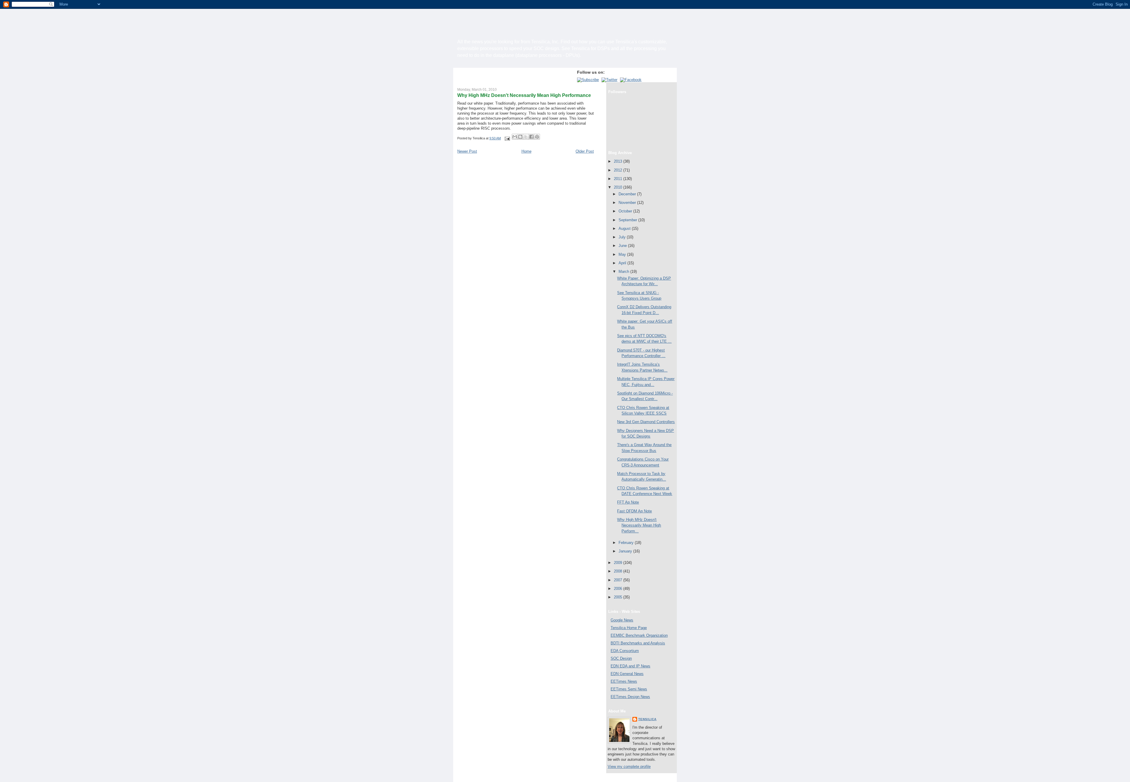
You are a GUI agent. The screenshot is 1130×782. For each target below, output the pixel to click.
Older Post (585, 151)
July (623, 237)
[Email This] (515, 137)
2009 (618, 562)
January (626, 551)
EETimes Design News (630, 696)
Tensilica (647, 719)
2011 (618, 178)
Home (526, 151)
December (628, 194)
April (623, 263)
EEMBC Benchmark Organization (639, 635)
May (623, 254)
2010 (618, 187)
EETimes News (624, 681)
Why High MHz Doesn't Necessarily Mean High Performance (524, 95)
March (624, 271)
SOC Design (621, 658)
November (628, 202)
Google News (622, 620)
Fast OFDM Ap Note (634, 511)
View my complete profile (629, 766)
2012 (618, 170)
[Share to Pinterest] (537, 137)
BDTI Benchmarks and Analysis (638, 643)
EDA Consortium (625, 651)
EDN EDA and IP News (630, 666)
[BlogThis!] (520, 137)
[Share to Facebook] (531, 137)
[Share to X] (526, 137)
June (623, 245)
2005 (618, 597)
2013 (618, 161)
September (628, 220)
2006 (618, 588)
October (626, 211)
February (627, 542)
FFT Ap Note (628, 502)
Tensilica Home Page (629, 628)
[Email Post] (507, 138)
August (625, 228)
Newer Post (467, 151)
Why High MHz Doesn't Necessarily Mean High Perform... (639, 525)
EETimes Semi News (629, 689)
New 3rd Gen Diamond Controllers (646, 422)
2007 (618, 580)
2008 (618, 571)
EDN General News (627, 674)
